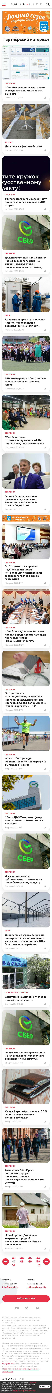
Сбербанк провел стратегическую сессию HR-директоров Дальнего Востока (24, 440)
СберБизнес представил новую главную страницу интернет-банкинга (25, 90)
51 (13, 1265)
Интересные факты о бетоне (23, 146)
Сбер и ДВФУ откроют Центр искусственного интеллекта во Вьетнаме (24, 820)
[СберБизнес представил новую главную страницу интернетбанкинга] (45, 98)
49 (30, 1261)
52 (38, 1265)
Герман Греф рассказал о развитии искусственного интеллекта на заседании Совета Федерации (21, 500)
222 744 (9, 1284)
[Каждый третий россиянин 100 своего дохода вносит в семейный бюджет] (45, 1122)
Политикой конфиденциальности (24, 1391)
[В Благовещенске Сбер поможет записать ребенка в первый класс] (45, 389)
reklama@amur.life (36, 1287)
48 (22, 1261)
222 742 (34, 1284)
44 (22, 1258)
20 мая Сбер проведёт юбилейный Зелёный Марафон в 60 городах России (25, 761)
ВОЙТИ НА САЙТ (26, 1298)
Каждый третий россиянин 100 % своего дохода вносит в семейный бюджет (26, 1114)
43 (13, 1258)
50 (38, 1261)
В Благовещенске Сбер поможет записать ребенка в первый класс (25, 381)
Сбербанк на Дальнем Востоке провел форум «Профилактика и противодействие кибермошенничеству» (25, 636)
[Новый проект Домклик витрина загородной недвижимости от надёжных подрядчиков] (45, 1249)
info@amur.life (10, 1287)
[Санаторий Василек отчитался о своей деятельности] (45, 1004)
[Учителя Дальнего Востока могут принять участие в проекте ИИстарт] (45, 209)
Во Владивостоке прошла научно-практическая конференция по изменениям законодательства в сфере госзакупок (23, 572)
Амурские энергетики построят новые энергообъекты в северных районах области (25, 322)
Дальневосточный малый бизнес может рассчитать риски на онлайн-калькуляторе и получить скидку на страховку (26, 262)
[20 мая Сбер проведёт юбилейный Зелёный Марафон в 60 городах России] (45, 769)
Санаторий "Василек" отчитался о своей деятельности (26, 998)
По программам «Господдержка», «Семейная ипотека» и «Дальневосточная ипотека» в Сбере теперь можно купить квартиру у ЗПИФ (25, 699)
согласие (33, 1383)
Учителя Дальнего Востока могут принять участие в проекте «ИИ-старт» (26, 202)
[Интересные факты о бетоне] (45, 150)
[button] (37, 1308)
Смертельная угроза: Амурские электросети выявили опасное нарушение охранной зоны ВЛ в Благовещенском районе (25, 939)
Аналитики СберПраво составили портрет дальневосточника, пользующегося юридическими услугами (24, 1176)
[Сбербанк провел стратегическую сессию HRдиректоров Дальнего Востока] (45, 447)
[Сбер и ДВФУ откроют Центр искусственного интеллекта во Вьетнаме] (45, 827)
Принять (44, 1387)
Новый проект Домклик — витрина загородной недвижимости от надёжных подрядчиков (23, 1240)
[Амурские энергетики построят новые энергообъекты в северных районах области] (45, 330)
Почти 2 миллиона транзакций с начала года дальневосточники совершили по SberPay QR (25, 1055)
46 (38, 1258)
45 (30, 1258)
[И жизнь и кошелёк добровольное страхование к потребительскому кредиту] (45, 886)
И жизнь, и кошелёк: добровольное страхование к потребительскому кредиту (23, 879)
